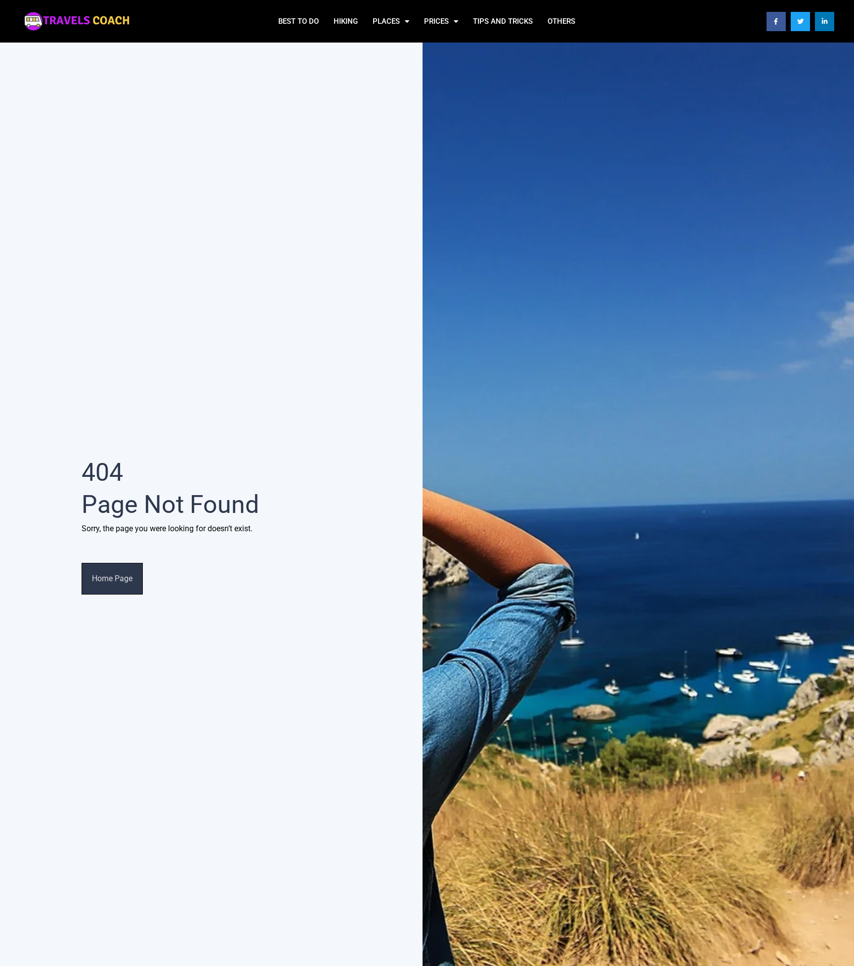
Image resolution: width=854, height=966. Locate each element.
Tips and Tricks (503, 21)
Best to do (298, 21)
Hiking (346, 21)
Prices (436, 21)
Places (386, 21)
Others (561, 21)
